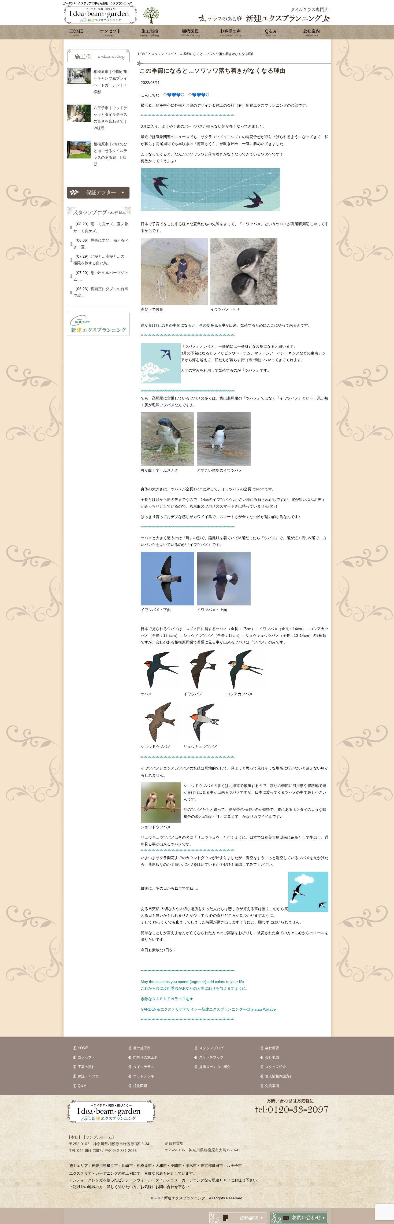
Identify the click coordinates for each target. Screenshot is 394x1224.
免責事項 (272, 1086)
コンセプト (110, 32)
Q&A (271, 32)
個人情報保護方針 (279, 1076)
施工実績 (150, 32)
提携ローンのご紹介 (215, 1067)
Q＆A (82, 1086)
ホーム (76, 32)
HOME (83, 1048)
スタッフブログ (211, 1048)
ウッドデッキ (143, 1076)
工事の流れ (86, 1067)
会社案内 (311, 32)
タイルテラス (143, 1067)
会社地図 (272, 1057)
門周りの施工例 (145, 1057)
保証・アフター (90, 1076)
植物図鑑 (190, 32)
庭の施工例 (142, 1048)
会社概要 (272, 1048)
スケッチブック (211, 1057)
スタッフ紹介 (275, 1067)
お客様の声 (230, 32)
